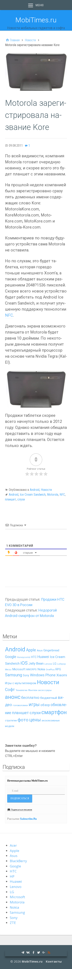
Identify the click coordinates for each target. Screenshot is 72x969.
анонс (12, 697)
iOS (24, 663)
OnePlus (50, 669)
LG (54, 663)
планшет (10, 499)
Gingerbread (51, 650)
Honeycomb (23, 657)
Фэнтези (32, 690)
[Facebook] (33, 952)
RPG (58, 669)
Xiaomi (61, 675)
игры (34, 704)
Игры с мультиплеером (20, 683)
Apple (31, 650)
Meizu (8, 669)
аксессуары (45, 690)
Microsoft (18, 669)
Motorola (52, 494)
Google (10, 657)
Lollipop (61, 664)
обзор (45, 705)
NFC (9, 315)
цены (35, 720)
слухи (21, 499)
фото (23, 719)
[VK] (28, 952)
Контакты (54, 961)
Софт (10, 689)
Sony (26, 675)
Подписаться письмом (21, 809)
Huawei (43, 657)
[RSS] (49, 952)
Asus (40, 650)
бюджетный (48, 698)
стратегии (11, 720)
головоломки (20, 705)
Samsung (13, 674)
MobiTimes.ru (36, 20)
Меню (40, 5)
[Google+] (44, 952)
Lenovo (48, 664)
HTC (34, 657)
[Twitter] (38, 952)
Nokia (41, 669)
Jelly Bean (36, 663)
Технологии (21, 690)
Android (34, 490)
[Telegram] (23, 952)
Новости (46, 490)
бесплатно (30, 697)
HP (12, 876)
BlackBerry (18, 861)
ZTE (13, 922)
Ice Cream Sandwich (33, 494)
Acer (13, 845)
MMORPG (31, 669)
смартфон (54, 712)
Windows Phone (43, 675)
